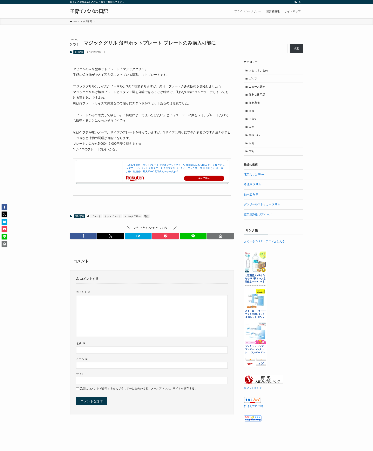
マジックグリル (132, 216)
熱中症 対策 (251, 194)
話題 (251, 143)
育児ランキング (253, 388)
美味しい (254, 135)
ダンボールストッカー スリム (262, 204)
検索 (296, 48)
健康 (251, 110)
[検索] (300, 2)
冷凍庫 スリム (252, 184)
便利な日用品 (257, 94)
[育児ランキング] (263, 383)
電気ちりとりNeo (254, 174)
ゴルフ (253, 78)
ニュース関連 (257, 86)
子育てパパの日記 (89, 11)
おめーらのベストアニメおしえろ (264, 241)
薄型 (146, 216)
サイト (80, 373)
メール (82, 358)
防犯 (251, 151)
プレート (96, 216)
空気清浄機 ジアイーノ (258, 214)
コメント (83, 291)
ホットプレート (112, 216)
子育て (253, 118)
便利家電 (78, 52)
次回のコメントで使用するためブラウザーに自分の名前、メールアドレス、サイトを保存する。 (138, 388)
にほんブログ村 (253, 406)
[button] (83, 236)
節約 (251, 127)
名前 (80, 343)
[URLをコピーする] (220, 236)
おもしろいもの (258, 70)
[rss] (295, 2)
